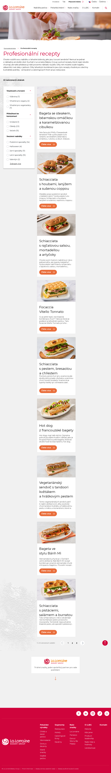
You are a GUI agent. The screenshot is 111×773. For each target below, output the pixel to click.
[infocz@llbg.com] (106, 713)
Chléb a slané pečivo (43, 734)
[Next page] (82, 643)
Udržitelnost (90, 748)
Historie (88, 729)
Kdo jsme (89, 732)
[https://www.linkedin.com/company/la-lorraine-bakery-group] (85, 713)
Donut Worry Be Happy (74, 741)
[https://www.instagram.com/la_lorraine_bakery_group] (92, 713)
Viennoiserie (45, 740)
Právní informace (27, 769)
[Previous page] (62, 643)
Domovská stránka (10, 48)
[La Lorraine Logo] (17, 8)
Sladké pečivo (43, 757)
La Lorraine (74, 732)
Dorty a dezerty (43, 745)
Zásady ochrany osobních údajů (45, 769)
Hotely (58, 732)
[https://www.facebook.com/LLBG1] (78, 713)
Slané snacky (43, 751)
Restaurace (60, 729)
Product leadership (89, 737)
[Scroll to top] (105, 643)
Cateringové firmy (60, 737)
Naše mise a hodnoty (90, 743)
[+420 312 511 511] (99, 713)
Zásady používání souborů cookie (68, 769)
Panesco (73, 735)
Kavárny (58, 742)
